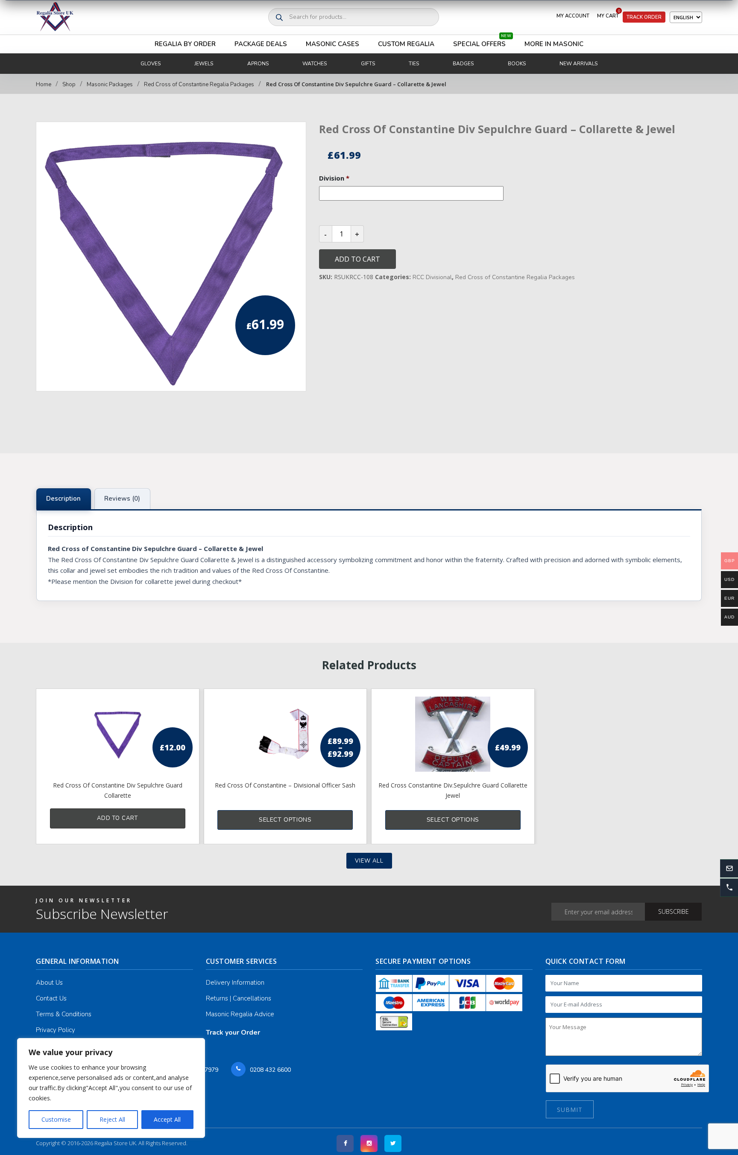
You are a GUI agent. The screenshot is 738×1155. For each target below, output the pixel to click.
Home (43, 84)
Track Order (644, 17)
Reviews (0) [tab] (122, 498)
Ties (414, 63)
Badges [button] (463, 63)
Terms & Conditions (63, 1014)
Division (334, 178)
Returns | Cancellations (238, 998)
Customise (56, 1119)
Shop (69, 84)
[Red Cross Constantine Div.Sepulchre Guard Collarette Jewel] (453, 734)
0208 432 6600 (270, 1070)
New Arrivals (578, 63)
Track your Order (233, 1032)
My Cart (608, 14)
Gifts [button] (368, 63)
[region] (111, 1088)
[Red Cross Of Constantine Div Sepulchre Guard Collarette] (117, 734)
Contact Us (51, 998)
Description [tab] (63, 498)
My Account (572, 15)
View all (369, 861)
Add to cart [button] (117, 818)
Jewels (203, 63)
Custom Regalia (406, 44)
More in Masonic (553, 44)
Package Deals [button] (260, 44)
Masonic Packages (110, 84)
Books (517, 63)
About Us (49, 982)
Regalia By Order (185, 44)
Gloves (151, 63)
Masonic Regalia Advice (240, 1014)
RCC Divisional (432, 277)
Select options (285, 820)
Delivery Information (235, 982)
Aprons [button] (258, 63)
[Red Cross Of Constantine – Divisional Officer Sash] (285, 734)
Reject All (112, 1119)
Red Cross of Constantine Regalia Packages (199, 84)
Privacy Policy (55, 1030)
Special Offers (482, 41)
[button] (729, 887)
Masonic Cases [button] (332, 44)
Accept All (167, 1119)
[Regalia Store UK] (55, 17)
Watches (314, 63)
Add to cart (357, 259)
